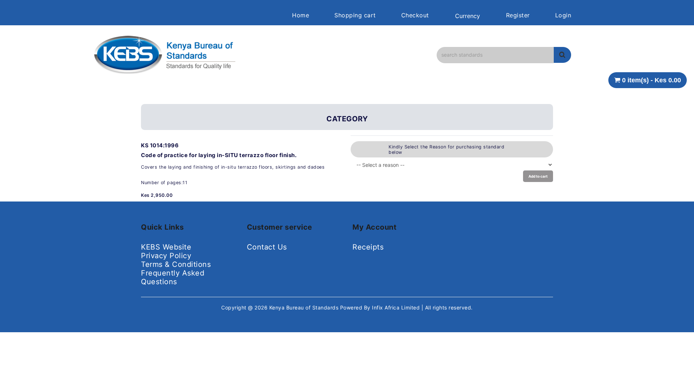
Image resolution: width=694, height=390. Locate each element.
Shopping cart (355, 15)
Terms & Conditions (176, 264)
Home (300, 15)
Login (563, 15)
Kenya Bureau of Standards (304, 307)
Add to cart (538, 176)
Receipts (368, 247)
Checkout (415, 15)
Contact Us (267, 247)
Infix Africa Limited (396, 307)
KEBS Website (166, 247)
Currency (467, 16)
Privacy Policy (166, 255)
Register (518, 15)
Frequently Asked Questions (172, 277)
